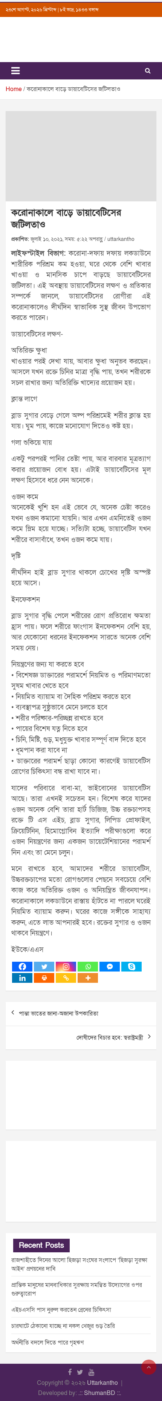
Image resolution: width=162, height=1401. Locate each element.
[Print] (44, 978)
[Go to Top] (148, 1367)
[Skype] (131, 967)
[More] (88, 978)
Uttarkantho (102, 1383)
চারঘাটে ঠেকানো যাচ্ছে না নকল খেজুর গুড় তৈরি (63, 1326)
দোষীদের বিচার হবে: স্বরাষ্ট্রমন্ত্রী (109, 1038)
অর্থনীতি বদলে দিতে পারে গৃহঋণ (47, 1343)
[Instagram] (66, 967)
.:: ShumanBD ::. (99, 1393)
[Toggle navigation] (15, 70)
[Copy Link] (66, 978)
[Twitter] (44, 967)
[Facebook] (22, 967)
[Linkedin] (22, 978)
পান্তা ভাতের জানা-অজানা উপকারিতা (58, 1014)
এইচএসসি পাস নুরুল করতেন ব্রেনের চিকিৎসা (61, 1310)
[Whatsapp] (88, 967)
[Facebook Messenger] (109, 967)
